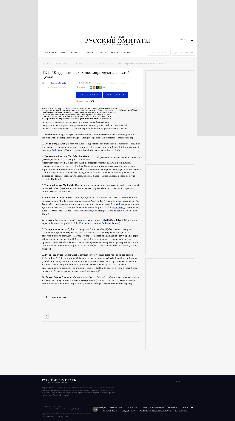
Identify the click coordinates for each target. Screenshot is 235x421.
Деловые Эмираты (183, 53)
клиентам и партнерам (153, 408)
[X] (97, 87)
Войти (178, 381)
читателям (132, 408)
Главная (46, 64)
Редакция (101, 408)
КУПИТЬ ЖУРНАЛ (115, 95)
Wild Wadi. (58, 150)
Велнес (128, 52)
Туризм (102, 52)
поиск (185, 408)
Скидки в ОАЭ (128, 411)
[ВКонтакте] (91, 87)
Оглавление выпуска (57, 87)
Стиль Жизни (49, 52)
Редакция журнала (101, 83)
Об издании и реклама (118, 83)
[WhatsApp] (100, 87)
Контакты (173, 408)
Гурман (89, 52)
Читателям (62, 64)
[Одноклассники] (94, 87)
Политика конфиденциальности (155, 411)
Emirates (118, 207)
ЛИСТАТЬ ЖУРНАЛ (89, 95)
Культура (76, 52)
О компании (116, 408)
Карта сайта (181, 411)
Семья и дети (159, 53)
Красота (115, 52)
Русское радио (110, 411)
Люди (63, 52)
